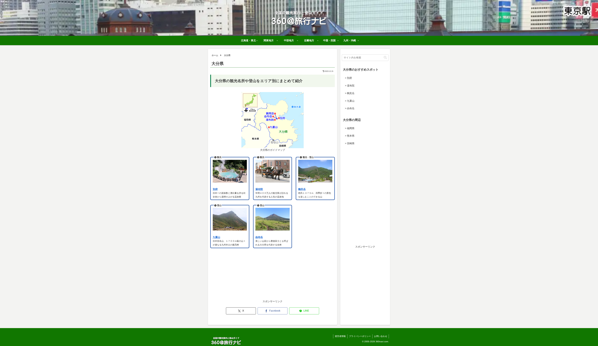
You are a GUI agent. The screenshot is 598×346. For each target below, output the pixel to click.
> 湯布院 (348, 85)
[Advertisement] (272, 277)
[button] (385, 57)
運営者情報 (340, 336)
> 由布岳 (348, 108)
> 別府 (347, 78)
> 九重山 (348, 101)
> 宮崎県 (348, 143)
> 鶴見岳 (348, 93)
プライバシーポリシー (360, 336)
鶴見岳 (302, 189)
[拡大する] (299, 96)
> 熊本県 (348, 135)
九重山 (216, 237)
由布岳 (259, 237)
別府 (215, 189)
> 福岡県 (348, 128)
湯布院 (259, 189)
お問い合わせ (380, 336)
